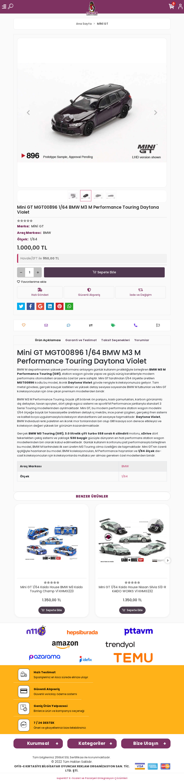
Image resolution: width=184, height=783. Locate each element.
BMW (125, 466)
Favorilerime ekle (33, 282)
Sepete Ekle (106, 272)
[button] (28, 113)
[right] (168, 561)
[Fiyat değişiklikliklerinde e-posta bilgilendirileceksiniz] (114, 325)
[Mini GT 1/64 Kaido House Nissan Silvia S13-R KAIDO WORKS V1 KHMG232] (132, 542)
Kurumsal (38, 743)
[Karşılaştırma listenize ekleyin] (92, 325)
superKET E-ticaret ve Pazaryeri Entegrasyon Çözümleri (92, 778)
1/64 (125, 476)
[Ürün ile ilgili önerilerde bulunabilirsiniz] (159, 325)
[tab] (48, 340)
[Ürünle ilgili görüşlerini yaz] (70, 325)
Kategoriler (92, 743)
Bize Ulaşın (145, 743)
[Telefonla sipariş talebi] (137, 325)
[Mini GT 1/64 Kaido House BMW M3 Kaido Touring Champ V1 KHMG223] (51, 542)
